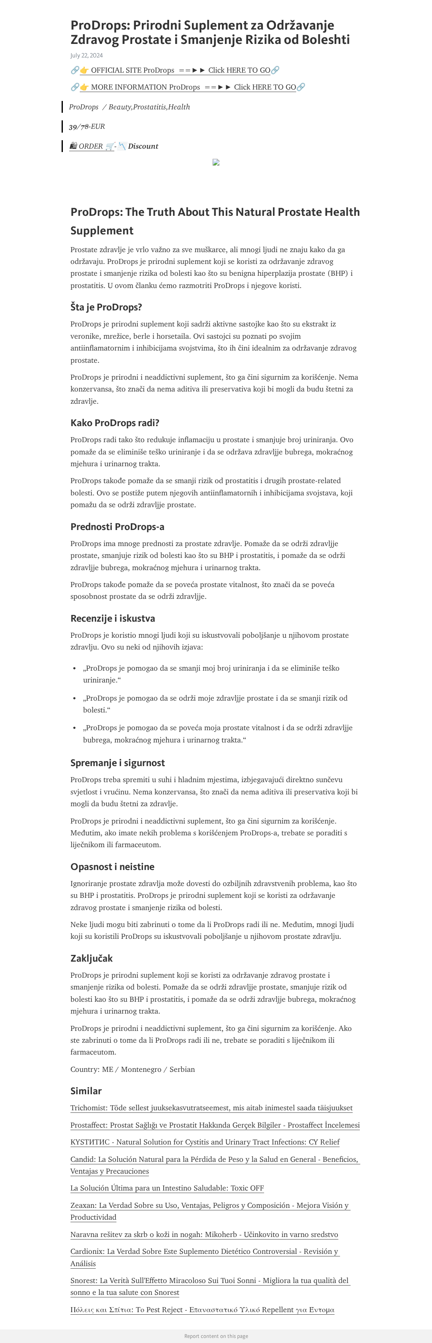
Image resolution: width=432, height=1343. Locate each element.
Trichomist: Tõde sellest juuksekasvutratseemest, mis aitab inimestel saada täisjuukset (211, 1107)
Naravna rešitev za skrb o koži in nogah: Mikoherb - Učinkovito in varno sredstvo (204, 1234)
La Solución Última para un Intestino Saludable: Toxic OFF (167, 1188)
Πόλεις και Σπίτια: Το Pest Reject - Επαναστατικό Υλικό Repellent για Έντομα (202, 1309)
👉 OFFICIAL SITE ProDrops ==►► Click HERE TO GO (175, 70)
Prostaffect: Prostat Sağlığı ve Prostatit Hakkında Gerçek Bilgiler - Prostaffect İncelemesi (215, 1125)
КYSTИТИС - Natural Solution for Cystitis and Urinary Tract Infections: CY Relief (205, 1142)
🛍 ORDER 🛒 (91, 146)
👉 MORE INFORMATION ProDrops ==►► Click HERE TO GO (188, 87)
